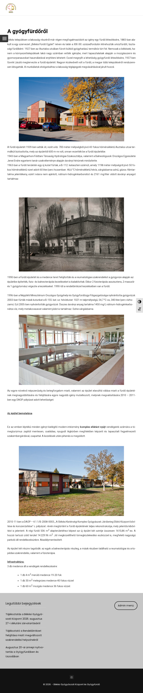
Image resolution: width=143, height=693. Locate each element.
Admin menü (126, 605)
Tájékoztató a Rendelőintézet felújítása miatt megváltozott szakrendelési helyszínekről (24, 635)
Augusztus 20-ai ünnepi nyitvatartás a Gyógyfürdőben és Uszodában (25, 652)
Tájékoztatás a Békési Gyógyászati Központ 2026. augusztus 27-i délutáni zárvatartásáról (24, 618)
